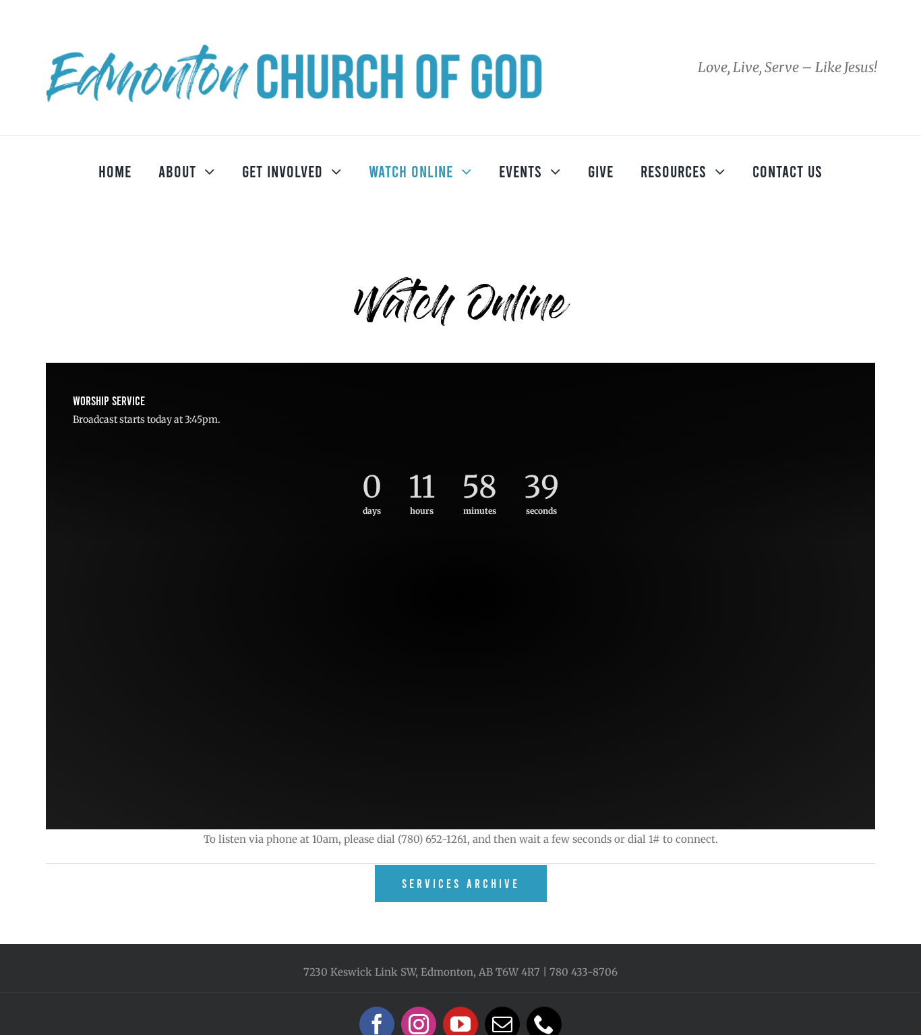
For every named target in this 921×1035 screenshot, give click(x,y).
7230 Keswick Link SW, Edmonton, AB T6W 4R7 (421, 972)
